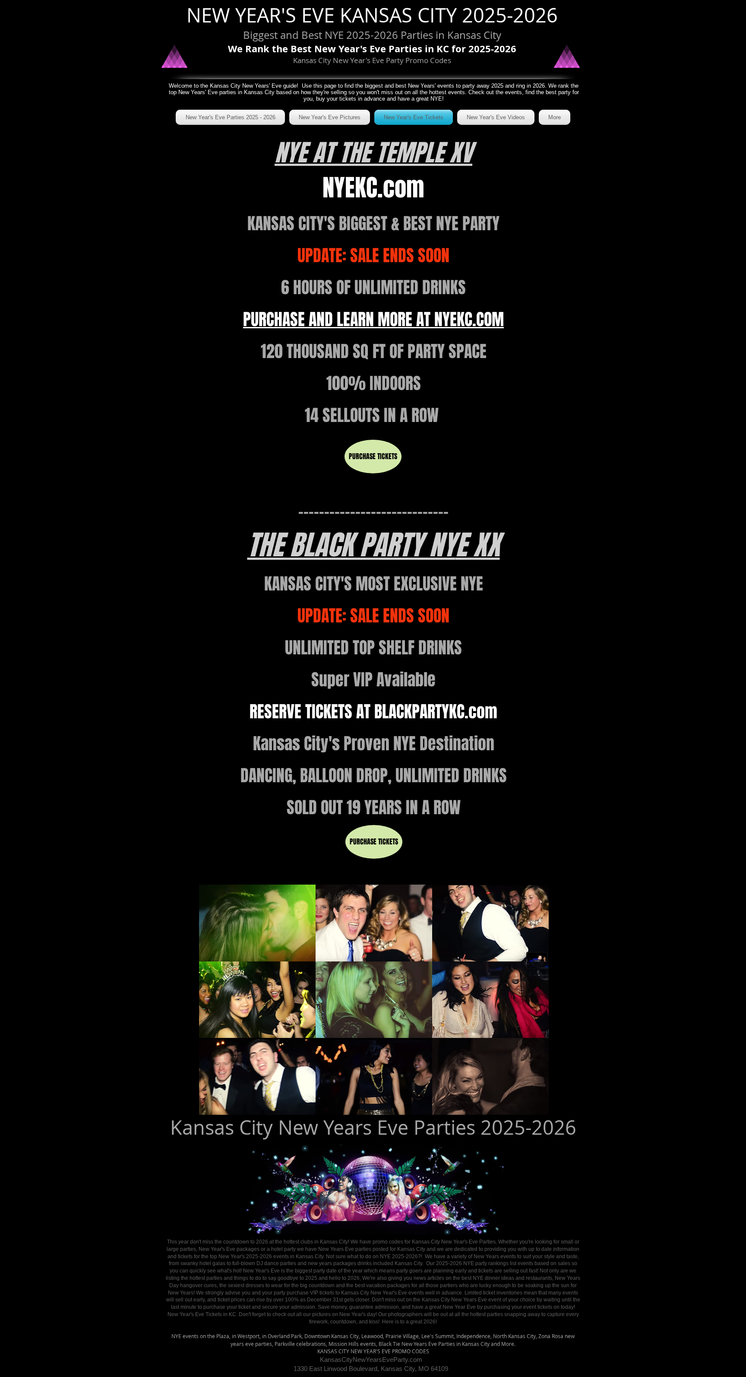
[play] (530, 1107)
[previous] (215, 1004)
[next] (533, 1004)
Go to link (215, 892)
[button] (257, 923)
